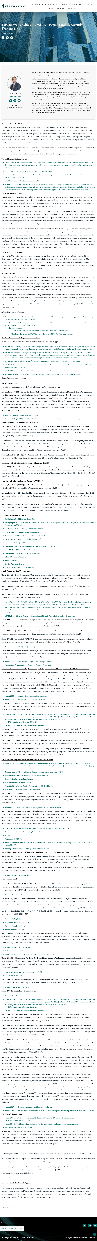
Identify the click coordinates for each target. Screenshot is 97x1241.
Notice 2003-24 (7, 748)
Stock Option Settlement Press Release (19, 779)
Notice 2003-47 (10, 763)
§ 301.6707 (9, 361)
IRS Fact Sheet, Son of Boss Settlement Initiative (22, 532)
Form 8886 (51, 130)
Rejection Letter (11, 560)
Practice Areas (62, 4)
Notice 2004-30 (7, 958)
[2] (51, 136)
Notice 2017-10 (7, 1074)
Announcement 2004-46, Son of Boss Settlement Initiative (26, 536)
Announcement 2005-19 (14, 775)
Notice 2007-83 (7, 1025)
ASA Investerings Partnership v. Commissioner (18, 440)
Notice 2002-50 (7, 672)
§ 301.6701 (9, 352)
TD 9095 (8, 835)
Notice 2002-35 (7, 650)
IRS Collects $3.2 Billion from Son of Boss (20, 519)
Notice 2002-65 (10, 699)
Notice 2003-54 (10, 696)
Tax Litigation (6, 1207)
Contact (71, 8)
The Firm (34, 4)
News (51, 8)
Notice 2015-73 (7, 1057)
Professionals (48, 4)
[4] (61, 289)
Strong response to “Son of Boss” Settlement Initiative (24, 522)
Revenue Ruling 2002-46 (14, 415)
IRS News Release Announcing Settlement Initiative (24, 529)
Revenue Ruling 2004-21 (14, 919)
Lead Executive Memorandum (15, 828)
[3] (18, 283)
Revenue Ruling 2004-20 (11, 898)
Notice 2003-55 (7, 793)
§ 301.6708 (9, 371)
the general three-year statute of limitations (54, 256)
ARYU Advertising (89, 1238)
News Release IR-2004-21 (14, 929)
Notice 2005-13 (7, 991)
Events (87, 4)
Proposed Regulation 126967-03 (17, 922)
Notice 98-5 (9, 954)
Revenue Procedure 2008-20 (12, 294)
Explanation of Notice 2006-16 (16, 665)
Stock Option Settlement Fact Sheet (18, 782)
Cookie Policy (30, 1238)
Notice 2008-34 (7, 1040)
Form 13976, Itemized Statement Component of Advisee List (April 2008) (29, 1167)
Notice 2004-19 (10, 951)
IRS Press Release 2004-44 (14, 976)
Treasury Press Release (13, 987)
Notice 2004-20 (7, 933)
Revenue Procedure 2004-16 (15, 926)
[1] (18, 133)
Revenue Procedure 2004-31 (15, 842)
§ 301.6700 (9, 346)
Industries (76, 4)
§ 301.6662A (9, 374)
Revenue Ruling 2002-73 (14, 419)
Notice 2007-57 (7, 1014)
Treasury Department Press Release (17, 895)
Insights (60, 8)
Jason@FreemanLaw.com (14, 108)
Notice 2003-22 (7, 740)
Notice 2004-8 (7, 867)
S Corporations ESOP (9, 879)
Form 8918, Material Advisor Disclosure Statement (52, 277)
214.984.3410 (15, 105)
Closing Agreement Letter (14, 564)
